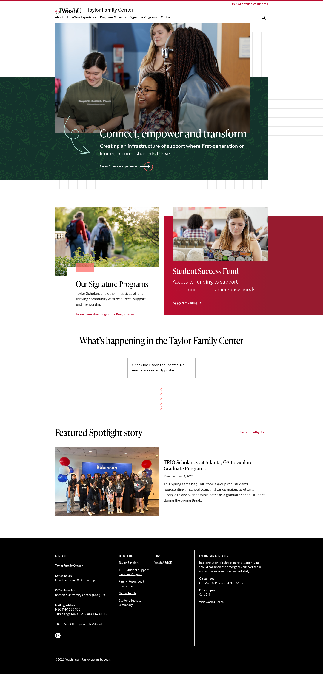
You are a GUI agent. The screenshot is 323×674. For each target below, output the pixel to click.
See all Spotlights (252, 432)
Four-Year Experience (81, 17)
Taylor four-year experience (118, 166)
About (59, 17)
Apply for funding (185, 303)
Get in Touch (127, 593)
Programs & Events (113, 17)
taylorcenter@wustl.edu (92, 624)
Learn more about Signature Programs (103, 314)
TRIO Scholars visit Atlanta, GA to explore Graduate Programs (208, 465)
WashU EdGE (163, 562)
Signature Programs (143, 17)
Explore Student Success (250, 4)
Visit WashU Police (211, 602)
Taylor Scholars (129, 562)
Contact (166, 17)
